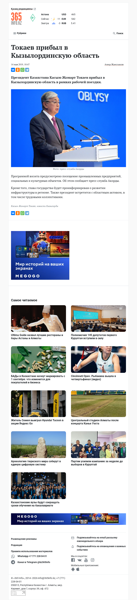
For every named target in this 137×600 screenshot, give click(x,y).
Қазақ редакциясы (22, 9)
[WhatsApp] (22, 70)
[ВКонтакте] (13, 70)
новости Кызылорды (47, 206)
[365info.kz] (20, 18)
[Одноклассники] (18, 70)
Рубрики (21, 33)
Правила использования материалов (31, 551)
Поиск (119, 33)
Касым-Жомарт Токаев (23, 206)
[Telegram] (27, 70)
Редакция (16, 545)
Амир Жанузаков (114, 64)
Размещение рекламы (24, 539)
